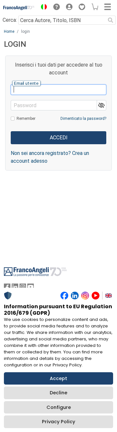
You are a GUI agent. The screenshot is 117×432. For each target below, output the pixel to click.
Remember (26, 118)
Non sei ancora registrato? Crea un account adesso (50, 157)
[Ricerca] (110, 20)
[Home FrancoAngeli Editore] (19, 8)
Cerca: (10, 20)
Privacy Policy (58, 421)
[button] (42, 8)
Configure (58, 407)
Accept (58, 378)
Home (9, 31)
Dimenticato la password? (83, 118)
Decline (58, 392)
